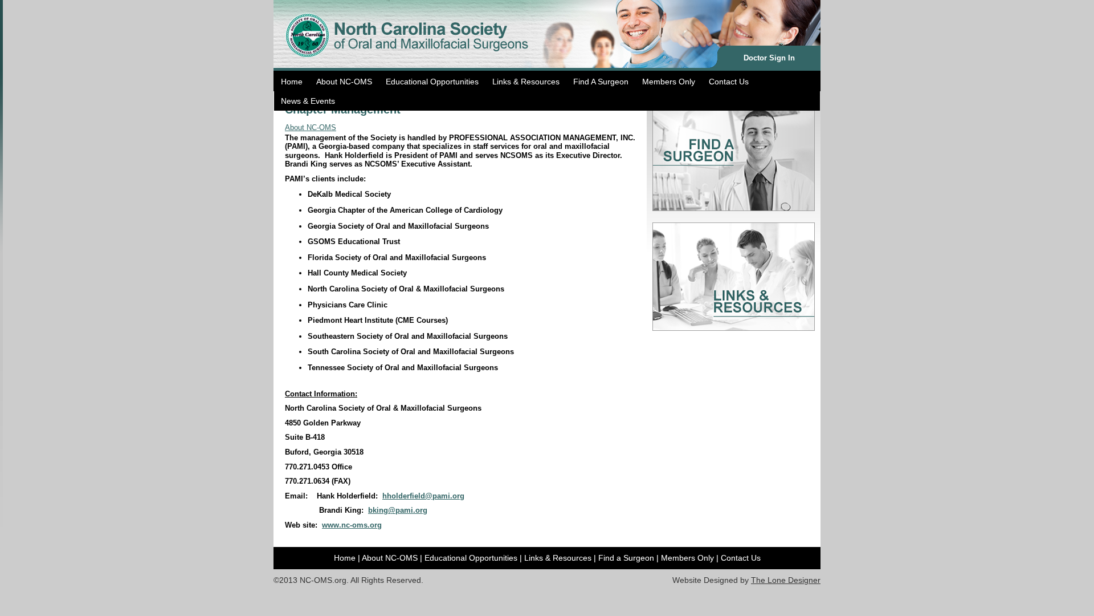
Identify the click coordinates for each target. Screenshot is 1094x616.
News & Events (308, 101)
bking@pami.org (397, 510)
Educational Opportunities (432, 81)
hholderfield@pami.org (423, 496)
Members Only (668, 81)
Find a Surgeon (626, 557)
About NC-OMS (344, 81)
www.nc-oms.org (352, 525)
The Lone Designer (785, 580)
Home (292, 81)
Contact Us (729, 81)
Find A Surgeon (600, 81)
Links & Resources (526, 81)
